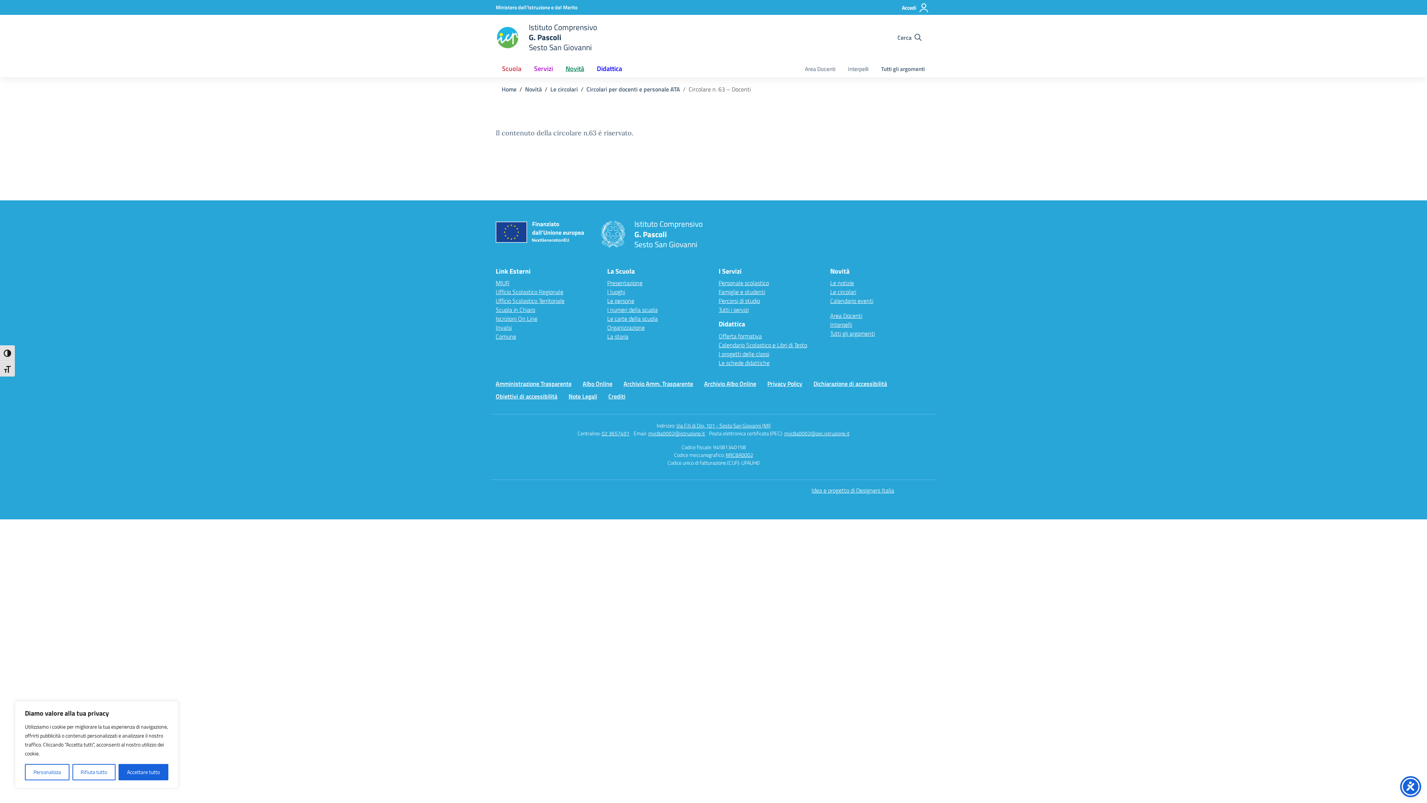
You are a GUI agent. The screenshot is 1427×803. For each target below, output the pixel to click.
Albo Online (597, 383)
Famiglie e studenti (742, 291)
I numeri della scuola (632, 309)
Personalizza (47, 772)
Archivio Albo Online (730, 383)
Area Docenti (820, 69)
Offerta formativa (740, 336)
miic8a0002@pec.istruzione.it (817, 433)
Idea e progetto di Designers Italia (853, 490)
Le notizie (842, 282)
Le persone (620, 300)
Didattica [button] (609, 69)
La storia (617, 336)
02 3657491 (616, 433)
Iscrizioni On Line (516, 318)
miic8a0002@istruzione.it (676, 433)
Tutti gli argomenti (903, 69)
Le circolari (843, 291)
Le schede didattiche (744, 362)
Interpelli (858, 69)
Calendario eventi (851, 300)
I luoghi (616, 291)
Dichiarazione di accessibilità (850, 383)
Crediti (616, 396)
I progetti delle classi (744, 353)
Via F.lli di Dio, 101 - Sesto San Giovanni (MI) (723, 425)
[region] (96, 744)
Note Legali (583, 396)
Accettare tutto (143, 772)
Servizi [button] (543, 69)
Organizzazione (626, 327)
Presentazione (625, 282)
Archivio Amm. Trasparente (658, 383)
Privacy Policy (784, 383)
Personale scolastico (744, 282)
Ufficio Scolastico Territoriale (530, 300)
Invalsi (504, 327)
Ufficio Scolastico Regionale (529, 291)
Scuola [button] (511, 69)
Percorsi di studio (739, 300)
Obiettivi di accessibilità (526, 396)
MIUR (502, 282)
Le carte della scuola (632, 318)
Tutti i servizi (734, 309)
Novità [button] (575, 69)
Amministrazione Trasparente (534, 383)
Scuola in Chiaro (515, 309)
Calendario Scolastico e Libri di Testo (763, 345)
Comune (506, 336)
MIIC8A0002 (739, 455)
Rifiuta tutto (94, 772)
